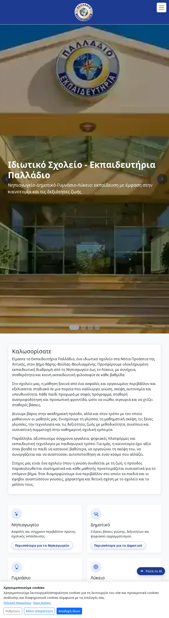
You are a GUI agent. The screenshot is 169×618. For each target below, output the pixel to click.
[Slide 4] (97, 327)
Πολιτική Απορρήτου (17, 603)
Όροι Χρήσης (42, 603)
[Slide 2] (83, 327)
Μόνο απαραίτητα (39, 611)
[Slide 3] (90, 327)
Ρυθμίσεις (13, 611)
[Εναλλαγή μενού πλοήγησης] (161, 7)
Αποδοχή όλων (69, 611)
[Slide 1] (74, 327)
